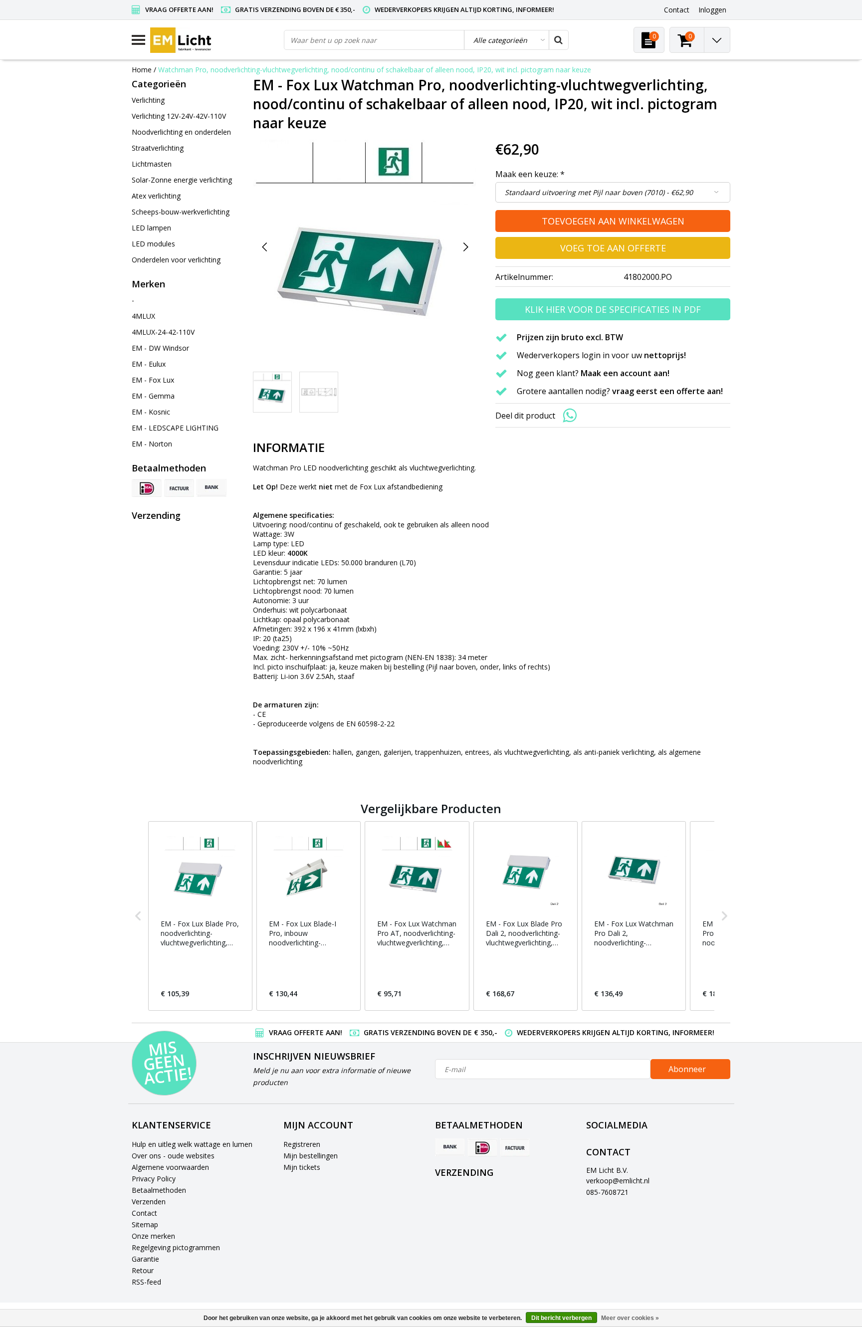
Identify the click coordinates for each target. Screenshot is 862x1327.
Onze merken (153, 1236)
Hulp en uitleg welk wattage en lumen (192, 1144)
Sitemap (145, 1224)
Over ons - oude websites (173, 1155)
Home (142, 69)
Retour (143, 1270)
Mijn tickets (301, 1167)
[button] (138, 916)
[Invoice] (179, 488)
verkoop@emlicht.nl (617, 1180)
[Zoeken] (558, 40)
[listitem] (200, 916)
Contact (144, 1213)
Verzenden (149, 1201)
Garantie (145, 1259)
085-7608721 (607, 1192)
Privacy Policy (154, 1178)
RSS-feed (146, 1282)
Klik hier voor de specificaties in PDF (613, 309)
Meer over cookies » (630, 1318)
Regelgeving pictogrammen (176, 1247)
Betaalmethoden (159, 1190)
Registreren (301, 1144)
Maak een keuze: (530, 174)
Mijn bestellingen (310, 1155)
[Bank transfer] (211, 488)
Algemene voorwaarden (170, 1167)
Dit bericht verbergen (561, 1318)
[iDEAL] (147, 488)
